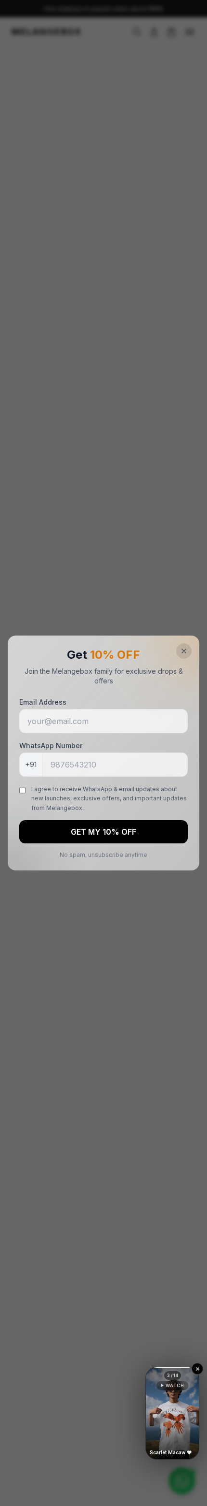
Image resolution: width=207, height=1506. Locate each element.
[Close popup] (184, 651)
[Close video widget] (197, 1369)
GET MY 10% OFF (103, 832)
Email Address (42, 702)
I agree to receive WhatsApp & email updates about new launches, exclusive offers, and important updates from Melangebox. (109, 798)
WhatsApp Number (50, 745)
